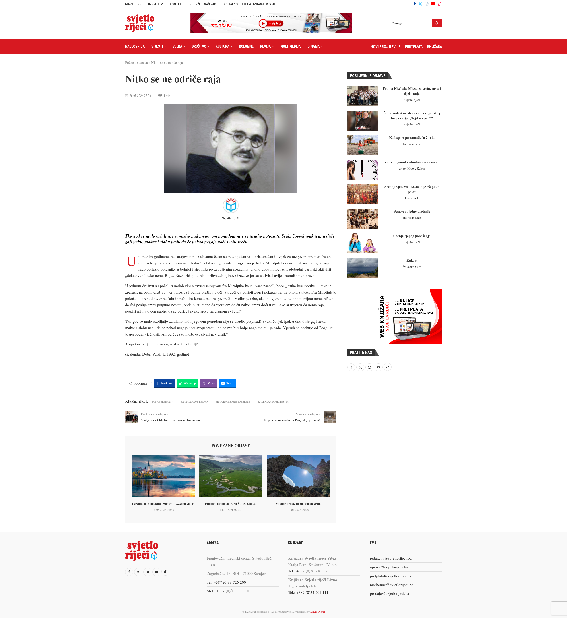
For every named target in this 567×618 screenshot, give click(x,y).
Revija (265, 46)
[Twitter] (420, 4)
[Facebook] (414, 4)
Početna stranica (136, 62)
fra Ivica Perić (412, 144)
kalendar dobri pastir (273, 401)
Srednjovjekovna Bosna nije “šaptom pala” (411, 189)
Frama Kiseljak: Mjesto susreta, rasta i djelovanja (412, 91)
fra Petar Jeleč (412, 217)
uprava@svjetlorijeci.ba (389, 567)
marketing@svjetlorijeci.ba (391, 584)
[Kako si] (362, 268)
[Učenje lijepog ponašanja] (362, 243)
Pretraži (437, 23)
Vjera (177, 46)
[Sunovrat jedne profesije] (362, 219)
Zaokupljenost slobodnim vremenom (411, 162)
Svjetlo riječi (230, 218)
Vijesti (157, 46)
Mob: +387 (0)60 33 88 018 (229, 590)
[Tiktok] (439, 4)
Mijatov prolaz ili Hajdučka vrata (298, 503)
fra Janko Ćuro (412, 267)
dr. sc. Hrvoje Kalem (412, 168)
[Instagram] (427, 4)
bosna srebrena (162, 401)
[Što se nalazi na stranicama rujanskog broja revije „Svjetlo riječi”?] (362, 121)
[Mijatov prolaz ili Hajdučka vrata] (298, 476)
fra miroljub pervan (194, 401)
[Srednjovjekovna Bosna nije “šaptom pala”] (362, 194)
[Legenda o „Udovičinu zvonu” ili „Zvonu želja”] (163, 476)
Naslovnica (135, 46)
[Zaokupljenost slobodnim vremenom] (362, 170)
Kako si (411, 260)
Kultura (222, 46)
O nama (313, 46)
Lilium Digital (317, 611)
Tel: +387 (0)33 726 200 (226, 582)
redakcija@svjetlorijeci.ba (391, 558)
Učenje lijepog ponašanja (412, 235)
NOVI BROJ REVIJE (385, 46)
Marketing (133, 4)
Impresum (155, 4)
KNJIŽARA (434, 46)
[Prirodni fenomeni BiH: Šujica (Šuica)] (230, 476)
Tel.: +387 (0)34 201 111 (308, 592)
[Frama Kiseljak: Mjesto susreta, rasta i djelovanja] (362, 96)
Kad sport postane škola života (412, 137)
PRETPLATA (414, 46)
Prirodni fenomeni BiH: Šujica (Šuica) (231, 503)
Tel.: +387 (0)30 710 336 (308, 571)
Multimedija (290, 46)
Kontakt (176, 4)
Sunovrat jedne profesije (412, 211)
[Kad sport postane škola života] (362, 145)
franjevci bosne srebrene (233, 401)
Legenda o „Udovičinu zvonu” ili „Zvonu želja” (163, 503)
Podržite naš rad (203, 4)
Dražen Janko (412, 198)
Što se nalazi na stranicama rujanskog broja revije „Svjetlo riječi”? (412, 115)
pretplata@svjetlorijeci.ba (390, 575)
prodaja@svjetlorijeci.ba (389, 593)
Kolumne (246, 46)
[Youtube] (433, 4)
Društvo (199, 46)
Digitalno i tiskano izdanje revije (249, 4)
